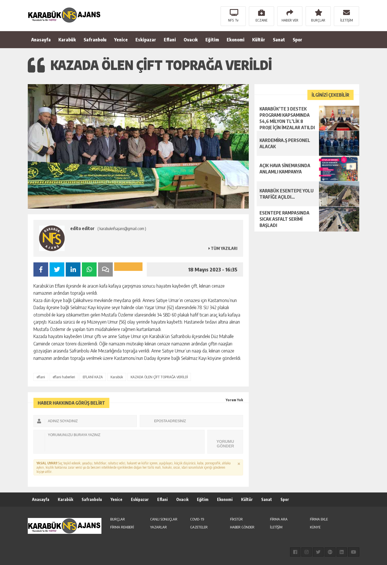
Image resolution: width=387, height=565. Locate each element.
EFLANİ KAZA (93, 377)
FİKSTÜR (236, 519)
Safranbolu (95, 40)
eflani (41, 377)
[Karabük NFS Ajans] (64, 15)
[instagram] (306, 551)
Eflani (170, 40)
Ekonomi (235, 40)
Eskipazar (145, 40)
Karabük (67, 40)
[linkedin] (342, 551)
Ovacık (191, 40)
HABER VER (290, 20)
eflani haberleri (64, 377)
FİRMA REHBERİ (122, 527)
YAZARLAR (158, 527)
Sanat (279, 40)
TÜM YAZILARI (223, 248)
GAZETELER (199, 527)
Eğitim (212, 40)
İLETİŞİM (346, 20)
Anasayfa (41, 40)
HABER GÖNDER (242, 527)
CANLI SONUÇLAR (163, 519)
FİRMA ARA (279, 519)
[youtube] (353, 551)
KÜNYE (315, 527)
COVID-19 (197, 519)
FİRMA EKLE (319, 519)
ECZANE (261, 20)
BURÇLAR (318, 20)
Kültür (258, 40)
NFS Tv (233, 20)
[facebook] (295, 551)
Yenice (121, 40)
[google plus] (330, 551)
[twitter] (318, 551)
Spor (297, 40)
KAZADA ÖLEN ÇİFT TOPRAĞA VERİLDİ (159, 377)
